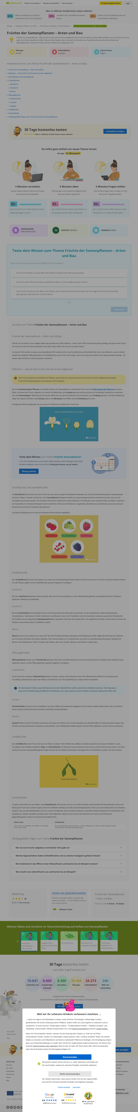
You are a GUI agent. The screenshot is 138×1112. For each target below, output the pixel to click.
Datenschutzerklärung (80, 1029)
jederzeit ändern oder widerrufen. (45, 1046)
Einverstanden (70, 1057)
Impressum (76, 1087)
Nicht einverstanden (70, 1074)
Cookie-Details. (102, 1029)
